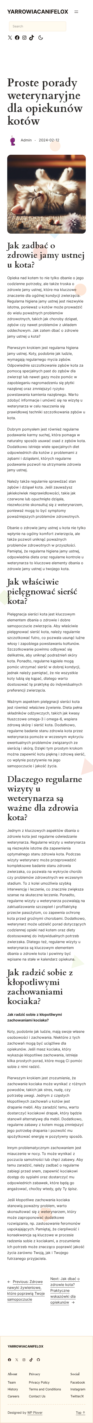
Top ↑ (80, 1412)
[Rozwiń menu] (76, 12)
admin (26, 140)
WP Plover (34, 1412)
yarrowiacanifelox (37, 11)
